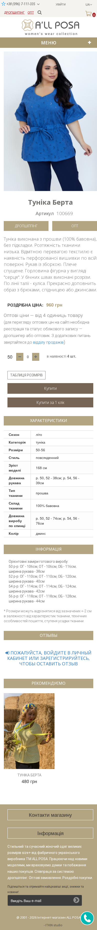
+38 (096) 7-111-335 (20, 4)
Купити (50, 388)
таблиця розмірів (26, 375)
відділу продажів (48, 342)
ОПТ (31, 12)
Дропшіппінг (26, 226)
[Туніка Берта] (50, 121)
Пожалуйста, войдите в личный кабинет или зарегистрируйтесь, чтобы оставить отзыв (49, 658)
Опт (74, 226)
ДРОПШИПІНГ (14, 12)
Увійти (61, 4)
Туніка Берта (29, 775)
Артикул (45, 213)
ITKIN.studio (53, 925)
